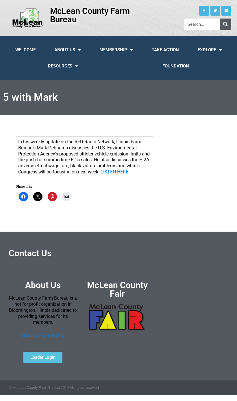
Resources (60, 66)
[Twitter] (215, 11)
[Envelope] (226, 11)
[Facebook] (204, 11)
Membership (113, 49)
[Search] (225, 24)
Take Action (165, 49)
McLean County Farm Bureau (90, 15)
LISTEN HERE (114, 172)
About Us (64, 49)
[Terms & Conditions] (43, 335)
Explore (207, 49)
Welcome (25, 49)
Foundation (175, 66)
